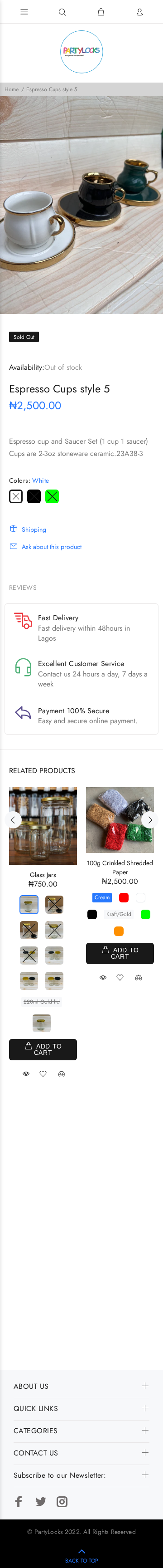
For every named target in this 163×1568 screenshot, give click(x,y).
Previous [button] (13, 819)
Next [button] (149, 819)
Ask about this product (52, 546)
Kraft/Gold (118, 914)
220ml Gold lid (42, 1002)
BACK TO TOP (81, 1561)
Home (12, 89)
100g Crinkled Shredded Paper (120, 867)
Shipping (34, 529)
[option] (81, 205)
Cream (102, 897)
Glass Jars (43, 874)
